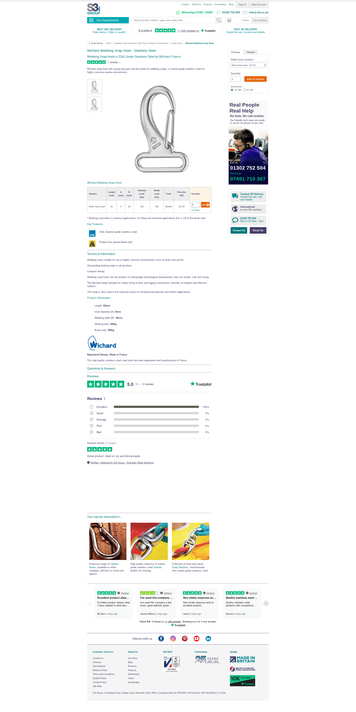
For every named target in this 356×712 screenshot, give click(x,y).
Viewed (250, 52)
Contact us (98, 658)
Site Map (97, 686)
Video (131, 678)
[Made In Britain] (242, 662)
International (99, 666)
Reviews (132, 666)
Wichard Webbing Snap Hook (199, 43)
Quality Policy (99, 678)
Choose (236, 52)
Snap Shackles (180, 567)
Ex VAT (250, 90)
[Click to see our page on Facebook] (164, 639)
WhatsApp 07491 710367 (197, 12)
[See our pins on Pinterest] (188, 639)
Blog (231, 4)
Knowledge (220, 4)
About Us (196, 4)
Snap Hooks (176, 43)
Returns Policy (100, 670)
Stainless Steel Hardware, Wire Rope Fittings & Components (141, 43)
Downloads (133, 674)
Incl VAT (238, 90)
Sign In (242, 4)
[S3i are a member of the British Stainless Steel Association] (242, 671)
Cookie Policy (100, 682)
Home (108, 43)
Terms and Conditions (104, 674)
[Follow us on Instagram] (176, 639)
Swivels (158, 567)
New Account (259, 4)
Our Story (132, 658)
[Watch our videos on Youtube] (199, 639)
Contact (185, 4)
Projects (208, 4)
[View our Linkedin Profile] (211, 639)
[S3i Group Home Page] (93, 8)
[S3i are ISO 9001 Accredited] (171, 672)
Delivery (97, 662)
